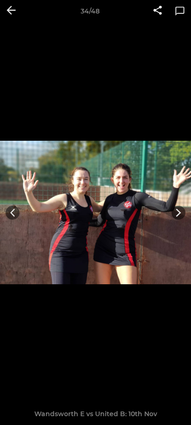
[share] (157, 11)
